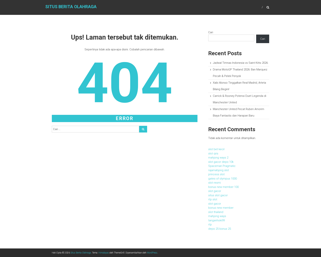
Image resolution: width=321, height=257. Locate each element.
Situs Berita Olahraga (71, 6)
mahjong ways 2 (218, 157)
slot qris (213, 153)
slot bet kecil (216, 149)
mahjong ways (217, 216)
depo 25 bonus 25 (219, 228)
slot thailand (215, 212)
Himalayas (103, 252)
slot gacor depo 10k (221, 162)
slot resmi (214, 182)
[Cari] (143, 129)
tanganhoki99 (216, 220)
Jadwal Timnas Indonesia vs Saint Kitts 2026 (240, 62)
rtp (210, 224)
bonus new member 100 (223, 187)
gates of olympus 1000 (222, 178)
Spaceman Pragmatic (222, 166)
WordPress (152, 252)
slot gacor (214, 191)
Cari (210, 32)
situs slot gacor (218, 195)
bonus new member (221, 207)
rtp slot (212, 199)
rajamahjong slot (218, 170)
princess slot (216, 174)
